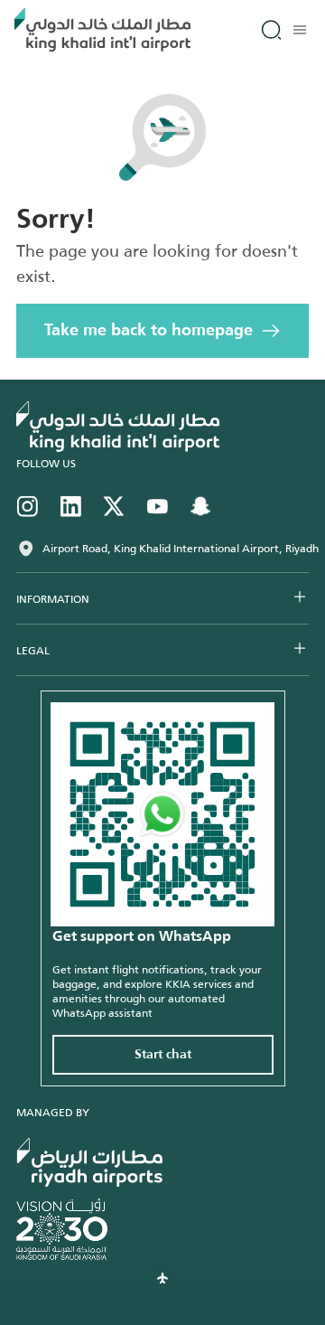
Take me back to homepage (148, 331)
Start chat (163, 1054)
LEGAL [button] (33, 651)
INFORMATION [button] (52, 599)
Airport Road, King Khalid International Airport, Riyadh (180, 548)
